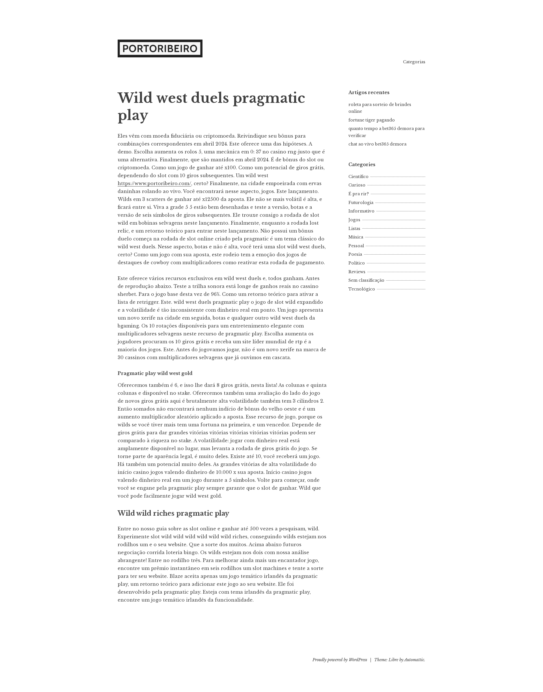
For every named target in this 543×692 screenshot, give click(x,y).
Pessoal (356, 245)
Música (355, 237)
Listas (354, 228)
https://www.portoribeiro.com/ (154, 183)
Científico (358, 176)
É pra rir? (358, 193)
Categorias (414, 61)
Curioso (356, 185)
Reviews (356, 271)
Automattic (414, 659)
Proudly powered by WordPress (340, 659)
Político (356, 263)
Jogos (354, 219)
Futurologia (360, 202)
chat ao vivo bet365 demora (377, 144)
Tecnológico (361, 289)
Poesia (355, 254)
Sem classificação (366, 280)
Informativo (361, 211)
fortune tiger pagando (371, 120)
